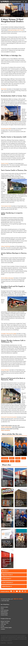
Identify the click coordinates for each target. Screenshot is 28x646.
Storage (2, 626)
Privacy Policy (3, 642)
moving (18, 458)
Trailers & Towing (4, 622)
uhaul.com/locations (6, 427)
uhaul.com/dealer (5, 430)
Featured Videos (4, 615)
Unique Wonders (5, 370)
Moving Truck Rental (5, 621)
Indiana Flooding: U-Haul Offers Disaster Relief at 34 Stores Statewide (20, 483)
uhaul (12, 461)
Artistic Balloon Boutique (7, 278)
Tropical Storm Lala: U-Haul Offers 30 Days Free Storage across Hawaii (6, 503)
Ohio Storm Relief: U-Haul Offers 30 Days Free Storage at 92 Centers (20, 503)
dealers (11, 458)
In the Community (6, 14)
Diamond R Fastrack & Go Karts (9, 417)
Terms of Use (9, 642)
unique (17, 461)
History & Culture (4, 607)
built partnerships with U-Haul (15, 30)
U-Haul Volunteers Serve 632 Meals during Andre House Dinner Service (20, 452)
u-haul (23, 458)
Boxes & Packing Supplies (6, 627)
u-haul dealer (5, 461)
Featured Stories (4, 613)
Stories (2, 608)
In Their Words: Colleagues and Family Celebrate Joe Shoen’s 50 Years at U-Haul (6, 544)
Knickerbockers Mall (6, 128)
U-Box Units (3, 624)
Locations (3, 629)
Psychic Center (4, 163)
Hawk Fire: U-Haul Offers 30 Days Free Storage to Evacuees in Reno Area (7, 483)
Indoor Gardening (5, 246)
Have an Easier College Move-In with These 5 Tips (6, 524)
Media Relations (4, 611)
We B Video (4, 89)
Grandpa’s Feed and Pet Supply (8, 333)
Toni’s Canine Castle (6, 206)
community (4, 458)
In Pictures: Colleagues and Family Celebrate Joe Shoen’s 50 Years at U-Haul (20, 523)
